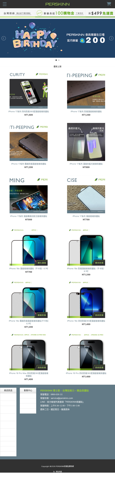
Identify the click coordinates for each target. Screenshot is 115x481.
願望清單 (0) (28, 405)
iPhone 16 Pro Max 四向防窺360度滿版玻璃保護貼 (28, 374)
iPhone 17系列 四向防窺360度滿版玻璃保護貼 (28, 111)
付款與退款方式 (8, 424)
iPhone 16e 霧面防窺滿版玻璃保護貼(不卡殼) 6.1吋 (29, 322)
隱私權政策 (7, 453)
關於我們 (6, 443)
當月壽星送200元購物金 (8, 417)
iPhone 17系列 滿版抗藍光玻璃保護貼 (86, 164)
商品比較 (26, 411)
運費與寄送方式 (8, 432)
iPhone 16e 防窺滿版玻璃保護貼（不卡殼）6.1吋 (86, 269)
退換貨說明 (7, 448)
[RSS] (54, 471)
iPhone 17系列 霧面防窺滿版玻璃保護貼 (28, 164)
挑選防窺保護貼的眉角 (8, 409)
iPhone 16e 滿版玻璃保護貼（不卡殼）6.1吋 (28, 268)
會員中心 (26, 395)
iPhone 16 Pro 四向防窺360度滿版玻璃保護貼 (86, 373)
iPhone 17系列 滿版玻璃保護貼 (86, 216)
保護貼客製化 (8, 403)
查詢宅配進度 (8, 438)
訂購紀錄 (26, 400)
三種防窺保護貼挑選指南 (8, 396)
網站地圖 (59, 471)
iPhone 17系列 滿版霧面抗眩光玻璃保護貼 (28, 216)
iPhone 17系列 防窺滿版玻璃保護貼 (86, 111)
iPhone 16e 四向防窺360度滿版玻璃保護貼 (86, 321)
